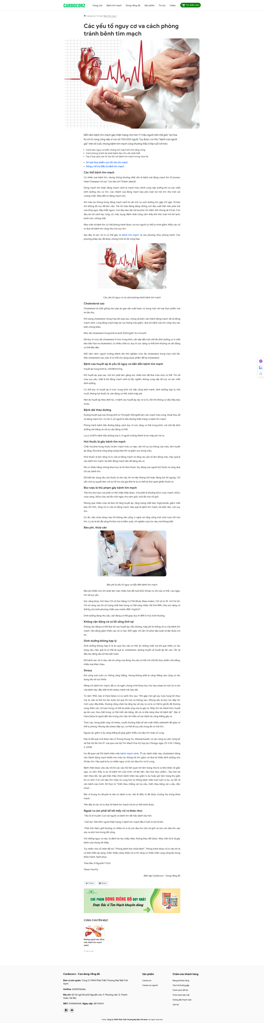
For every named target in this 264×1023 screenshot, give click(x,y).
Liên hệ (176, 1004)
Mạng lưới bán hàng (181, 980)
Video (173, 5)
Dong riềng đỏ (133, 5)
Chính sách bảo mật (181, 995)
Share (103, 883)
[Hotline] (261, 373)
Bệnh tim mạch (114, 5)
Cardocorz (146, 980)
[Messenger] (261, 361)
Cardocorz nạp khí (150, 985)
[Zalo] (261, 367)
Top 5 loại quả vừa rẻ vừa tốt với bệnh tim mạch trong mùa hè (117, 156)
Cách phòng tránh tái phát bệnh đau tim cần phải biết (113, 153)
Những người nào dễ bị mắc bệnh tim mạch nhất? (94, 942)
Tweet (91, 883)
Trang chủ (97, 5)
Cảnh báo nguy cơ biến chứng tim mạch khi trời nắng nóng (115, 150)
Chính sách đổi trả (180, 990)
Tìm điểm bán (192, 5)
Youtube (72, 1010)
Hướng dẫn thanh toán (182, 1000)
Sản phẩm (150, 5)
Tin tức (162, 5)
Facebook (66, 1010)
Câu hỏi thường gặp (181, 985)
